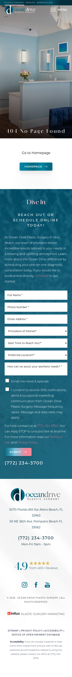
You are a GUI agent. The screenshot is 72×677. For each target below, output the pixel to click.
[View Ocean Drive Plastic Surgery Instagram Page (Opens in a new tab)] (24, 586)
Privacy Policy (31, 630)
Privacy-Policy (27, 442)
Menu (62, 9)
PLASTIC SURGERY (14, 3)
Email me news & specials (30, 381)
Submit (15, 452)
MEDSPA (30, 3)
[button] (53, 9)
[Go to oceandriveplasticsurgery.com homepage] (20, 9)
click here (42, 276)
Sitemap (13, 630)
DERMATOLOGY (45, 3)
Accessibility (53, 630)
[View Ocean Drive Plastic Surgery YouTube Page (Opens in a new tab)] (47, 586)
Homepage (33, 166)
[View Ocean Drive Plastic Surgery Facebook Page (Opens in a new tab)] (36, 586)
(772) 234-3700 (47, 426)
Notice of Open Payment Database (36, 634)
